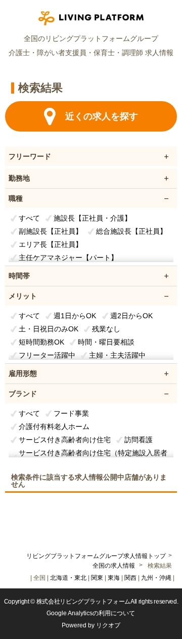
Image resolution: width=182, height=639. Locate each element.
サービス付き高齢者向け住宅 (65, 440)
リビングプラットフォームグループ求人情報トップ (96, 556)
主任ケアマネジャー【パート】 (68, 257)
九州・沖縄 (156, 577)
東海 (114, 577)
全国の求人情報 (114, 565)
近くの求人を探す (101, 116)
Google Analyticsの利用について (91, 613)
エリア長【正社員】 (50, 244)
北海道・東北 (68, 577)
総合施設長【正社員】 (131, 231)
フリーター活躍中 (47, 355)
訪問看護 (138, 440)
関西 (130, 577)
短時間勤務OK (41, 342)
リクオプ (108, 625)
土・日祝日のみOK (48, 329)
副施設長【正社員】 (50, 231)
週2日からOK (131, 316)
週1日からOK (75, 316)
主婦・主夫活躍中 (117, 355)
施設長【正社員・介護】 (92, 218)
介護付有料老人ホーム (54, 426)
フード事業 (71, 413)
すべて (29, 218)
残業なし (106, 329)
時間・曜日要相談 (106, 342)
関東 (97, 577)
